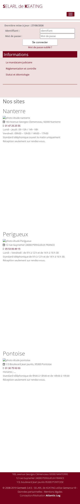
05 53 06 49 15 (12, 248)
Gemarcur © (69, 487)
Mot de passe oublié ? (40, 47)
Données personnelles (30, 491)
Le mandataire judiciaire (19, 62)
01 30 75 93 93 (12, 368)
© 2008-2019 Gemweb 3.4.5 (17, 487)
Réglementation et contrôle (21, 68)
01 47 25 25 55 (12, 125)
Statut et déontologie (17, 74)
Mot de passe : (13, 36)
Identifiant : (12, 30)
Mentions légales (53, 491)
